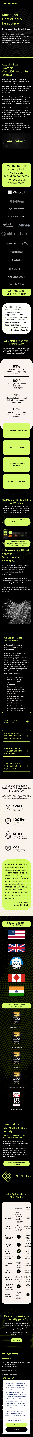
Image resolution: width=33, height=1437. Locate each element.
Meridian (13, 79)
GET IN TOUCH (16, 1340)
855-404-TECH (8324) (9, 1370)
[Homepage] (9, 4)
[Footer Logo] (10, 1355)
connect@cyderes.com (9, 1374)
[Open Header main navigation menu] (29, 4)
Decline (16, 1429)
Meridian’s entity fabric (10, 581)
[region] (16, 1253)
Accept (16, 1424)
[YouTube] (4, 1378)
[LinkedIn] (9, 1378)
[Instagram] (13, 1378)
